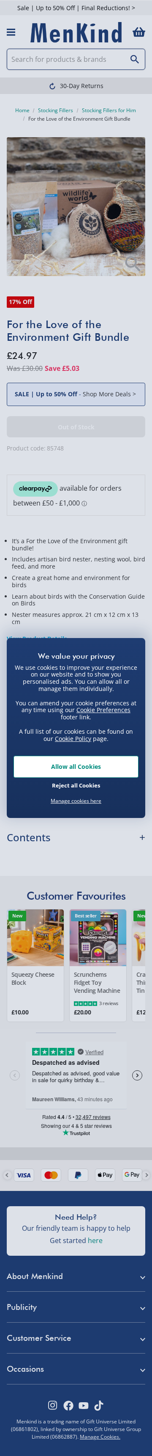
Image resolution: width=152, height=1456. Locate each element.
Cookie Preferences (103, 710)
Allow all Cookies (76, 767)
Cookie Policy (73, 739)
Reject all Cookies (76, 785)
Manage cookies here (76, 801)
